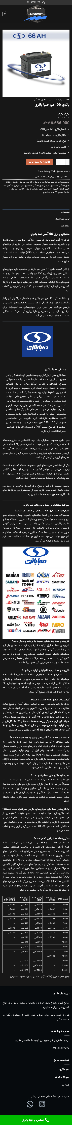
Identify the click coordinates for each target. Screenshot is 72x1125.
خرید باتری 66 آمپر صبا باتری (30, 182)
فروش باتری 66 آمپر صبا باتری (36, 185)
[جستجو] (43, 2)
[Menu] (67, 14)
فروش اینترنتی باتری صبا (42, 177)
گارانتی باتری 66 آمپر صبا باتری (51, 189)
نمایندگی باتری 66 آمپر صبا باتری (56, 192)
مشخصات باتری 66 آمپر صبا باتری (24, 189)
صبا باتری (64, 1069)
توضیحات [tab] (65, 212)
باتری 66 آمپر (40, 99)
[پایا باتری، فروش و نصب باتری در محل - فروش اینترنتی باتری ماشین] (36, 14)
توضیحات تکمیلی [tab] (62, 219)
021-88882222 (60, 1048)
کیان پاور (64, 1085)
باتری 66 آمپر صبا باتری (52, 182)
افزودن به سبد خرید (39, 162)
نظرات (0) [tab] (65, 226)
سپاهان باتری (62, 1077)
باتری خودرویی (55, 99)
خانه (67, 99)
